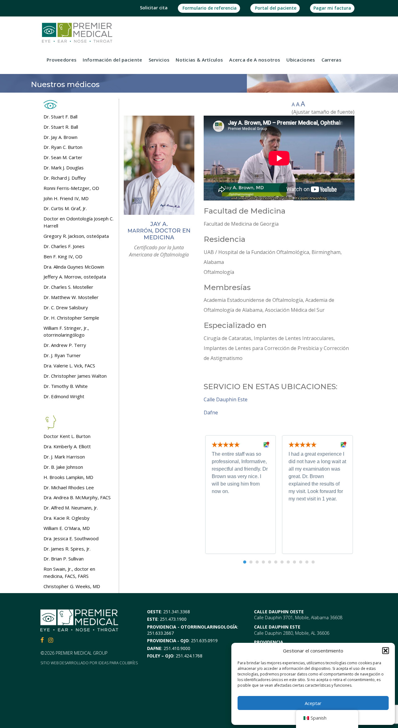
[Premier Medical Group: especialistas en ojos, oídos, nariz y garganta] (77, 32)
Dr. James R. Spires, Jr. (67, 549)
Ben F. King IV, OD (63, 256)
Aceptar (313, 703)
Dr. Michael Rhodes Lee (69, 487)
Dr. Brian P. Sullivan (64, 558)
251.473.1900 (173, 619)
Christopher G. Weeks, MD (72, 586)
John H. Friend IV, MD (66, 198)
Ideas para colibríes (118, 663)
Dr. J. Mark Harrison (64, 457)
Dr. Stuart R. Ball (61, 127)
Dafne (211, 412)
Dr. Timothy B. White (66, 386)
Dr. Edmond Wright (64, 396)
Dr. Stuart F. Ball (60, 116)
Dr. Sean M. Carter (63, 157)
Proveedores (61, 60)
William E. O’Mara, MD (67, 528)
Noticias (199, 60)
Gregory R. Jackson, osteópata (76, 236)
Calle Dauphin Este (226, 399)
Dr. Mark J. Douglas (64, 167)
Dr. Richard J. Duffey (65, 178)
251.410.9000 (177, 648)
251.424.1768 (189, 656)
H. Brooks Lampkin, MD (68, 477)
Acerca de (254, 60)
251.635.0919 (204, 640)
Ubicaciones (300, 60)
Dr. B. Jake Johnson (63, 467)
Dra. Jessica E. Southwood (71, 538)
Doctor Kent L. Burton (67, 436)
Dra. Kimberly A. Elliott (67, 446)
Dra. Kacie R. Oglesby (67, 518)
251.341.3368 (176, 612)
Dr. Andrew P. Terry (65, 345)
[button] (385, 650)
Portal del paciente (275, 8)
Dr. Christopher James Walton (75, 376)
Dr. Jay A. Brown (60, 137)
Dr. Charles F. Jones (64, 246)
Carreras (331, 60)
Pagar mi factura (332, 8)
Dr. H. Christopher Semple (71, 318)
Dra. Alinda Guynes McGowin (74, 267)
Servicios (159, 60)
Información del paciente (112, 60)
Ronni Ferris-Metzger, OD (71, 188)
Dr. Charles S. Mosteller (68, 287)
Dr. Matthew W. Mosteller (71, 297)
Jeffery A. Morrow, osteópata (75, 277)
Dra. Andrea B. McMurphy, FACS (77, 497)
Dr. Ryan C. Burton (63, 147)
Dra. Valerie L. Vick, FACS (69, 365)
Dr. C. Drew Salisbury (66, 307)
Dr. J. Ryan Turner (62, 355)
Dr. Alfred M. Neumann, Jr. (71, 508)
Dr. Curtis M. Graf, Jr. (65, 208)
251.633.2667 (160, 633)
